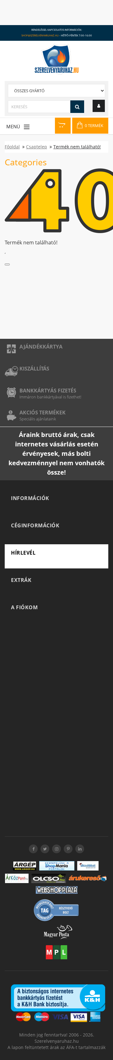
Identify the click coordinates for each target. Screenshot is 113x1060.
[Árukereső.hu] (87, 878)
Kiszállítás (34, 368)
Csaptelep (36, 147)
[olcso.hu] (48, 878)
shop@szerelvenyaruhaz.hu (40, 35)
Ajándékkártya (40, 346)
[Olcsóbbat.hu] (88, 866)
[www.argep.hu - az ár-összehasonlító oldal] (24, 866)
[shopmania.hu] (56, 866)
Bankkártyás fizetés (47, 390)
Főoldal (12, 147)
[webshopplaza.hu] (57, 890)
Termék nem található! (77, 147)
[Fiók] (99, 106)
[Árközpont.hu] (17, 878)
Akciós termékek (42, 412)
